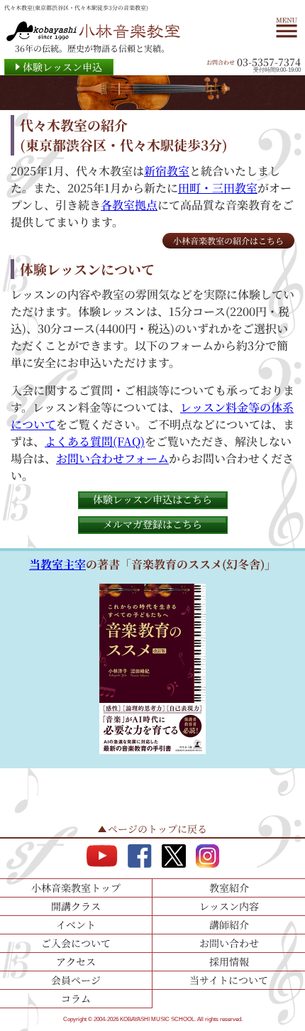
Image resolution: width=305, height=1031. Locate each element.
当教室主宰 (57, 564)
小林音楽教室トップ (76, 887)
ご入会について (76, 943)
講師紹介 (229, 924)
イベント (76, 924)
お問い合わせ (229, 943)
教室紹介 (229, 887)
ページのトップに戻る (157, 829)
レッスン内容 (229, 906)
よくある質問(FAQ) (95, 441)
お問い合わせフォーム (112, 458)
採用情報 (229, 961)
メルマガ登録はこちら (152, 524)
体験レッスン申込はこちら (152, 499)
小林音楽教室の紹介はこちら (228, 240)
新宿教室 (166, 171)
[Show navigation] (286, 26)
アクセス (76, 961)
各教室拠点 (129, 205)
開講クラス (76, 906)
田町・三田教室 (217, 188)
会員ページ (76, 980)
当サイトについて (228, 980)
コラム (76, 998)
